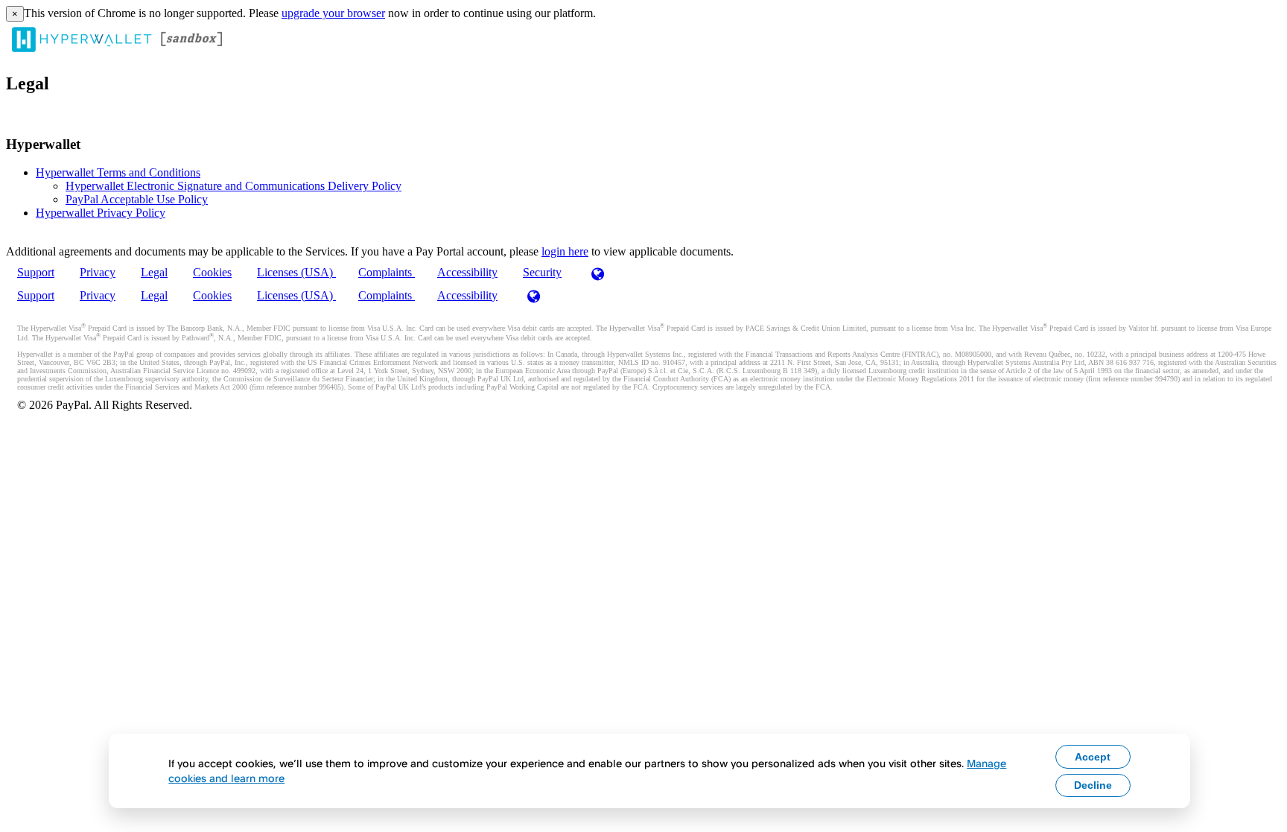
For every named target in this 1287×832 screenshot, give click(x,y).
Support (35, 272)
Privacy (97, 272)
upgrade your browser (333, 13)
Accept (1092, 757)
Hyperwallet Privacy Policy (100, 212)
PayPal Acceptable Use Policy (137, 199)
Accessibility (467, 272)
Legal (154, 272)
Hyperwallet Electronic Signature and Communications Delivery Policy (233, 186)
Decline (1093, 785)
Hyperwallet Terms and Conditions (118, 172)
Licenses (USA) (296, 272)
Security (542, 272)
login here (564, 251)
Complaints (386, 272)
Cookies (212, 272)
